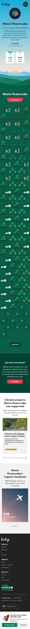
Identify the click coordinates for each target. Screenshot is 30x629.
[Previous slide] (4, 457)
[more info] (5, 520)
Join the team (5, 580)
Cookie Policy (5, 600)
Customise (23, 625)
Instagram (4, 549)
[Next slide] (25, 457)
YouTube (3, 555)
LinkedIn (3, 547)
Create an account (7, 565)
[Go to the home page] (6, 5)
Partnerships (5, 567)
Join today (15, 381)
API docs (4, 574)
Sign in (3, 562)
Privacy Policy (17, 598)
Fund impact (15, 100)
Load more (15, 344)
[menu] (25, 4)
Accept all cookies (9, 625)
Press (3, 577)
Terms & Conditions (16, 600)
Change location (11, 606)
